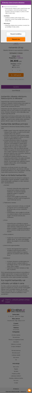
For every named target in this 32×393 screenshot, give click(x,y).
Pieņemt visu (16, 39)
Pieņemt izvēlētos (16, 34)
